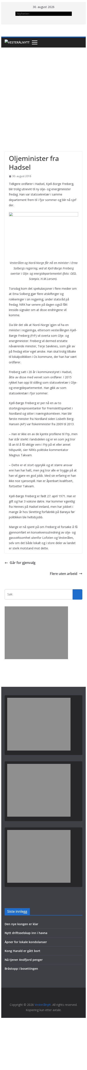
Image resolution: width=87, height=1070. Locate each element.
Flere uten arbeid (63, 573)
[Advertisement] (43, 93)
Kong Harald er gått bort (22, 951)
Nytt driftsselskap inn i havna (26, 933)
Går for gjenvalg (22, 562)
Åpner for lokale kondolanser (26, 942)
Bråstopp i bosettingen (21, 969)
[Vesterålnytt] (17, 42)
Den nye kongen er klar (21, 924)
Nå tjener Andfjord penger (24, 960)
